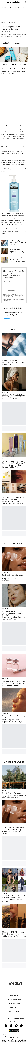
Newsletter (24, 64)
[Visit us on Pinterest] (21, 1025)
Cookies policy (14, 1011)
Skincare (12, 22)
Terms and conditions (14, 999)
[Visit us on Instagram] (11, 1025)
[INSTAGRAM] (16, 308)
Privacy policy (14, 1007)
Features (17, 43)
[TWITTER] (14, 308)
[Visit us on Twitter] (6, 1025)
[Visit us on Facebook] (16, 1025)
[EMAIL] (21, 308)
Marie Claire (6, 42)
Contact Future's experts (14, 992)
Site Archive (14, 988)
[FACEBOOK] (12, 308)
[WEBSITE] (19, 308)
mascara (23, 155)
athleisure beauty (19, 158)
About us (14, 1015)
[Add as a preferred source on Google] (14, 1030)
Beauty (3, 22)
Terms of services (19, 294)
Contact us (14, 995)
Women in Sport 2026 (15, 7)
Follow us (16, 64)
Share (5, 64)
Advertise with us (14, 1003)
